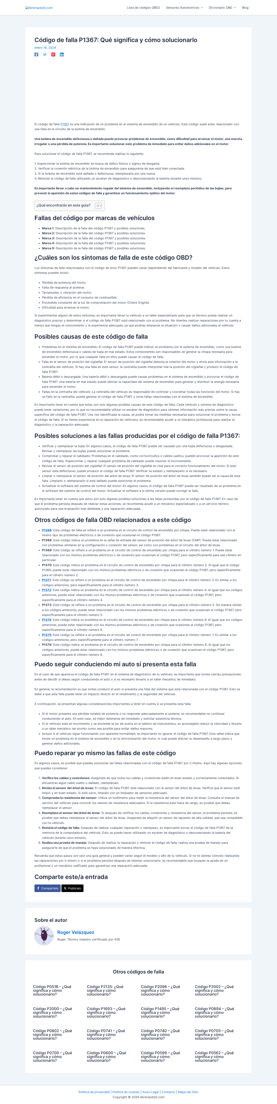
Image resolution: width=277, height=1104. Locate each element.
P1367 (64, 124)
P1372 (46, 590)
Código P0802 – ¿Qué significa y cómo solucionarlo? (52, 1035)
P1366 (47, 530)
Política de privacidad (94, 1092)
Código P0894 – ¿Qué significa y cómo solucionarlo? (214, 1012)
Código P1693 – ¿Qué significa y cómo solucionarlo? (106, 1012)
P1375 (46, 635)
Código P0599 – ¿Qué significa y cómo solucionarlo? (160, 1057)
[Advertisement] (138, 89)
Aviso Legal (150, 1092)
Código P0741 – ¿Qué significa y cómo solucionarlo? (106, 1035)
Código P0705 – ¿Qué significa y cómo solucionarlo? (214, 1035)
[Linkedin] (62, 54)
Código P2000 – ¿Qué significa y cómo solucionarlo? (52, 1012)
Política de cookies (126, 1092)
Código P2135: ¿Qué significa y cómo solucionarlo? (105, 990)
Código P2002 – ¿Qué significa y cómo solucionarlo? (214, 990)
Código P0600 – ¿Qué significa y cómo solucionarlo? (106, 1057)
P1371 (46, 580)
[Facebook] (36, 54)
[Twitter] (45, 54)
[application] (201, 7)
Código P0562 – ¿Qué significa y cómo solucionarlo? (214, 1057)
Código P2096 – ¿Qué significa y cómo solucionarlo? (160, 990)
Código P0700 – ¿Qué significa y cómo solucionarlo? (52, 1057)
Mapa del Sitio (188, 1092)
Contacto (168, 1092)
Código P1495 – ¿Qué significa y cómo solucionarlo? (160, 1012)
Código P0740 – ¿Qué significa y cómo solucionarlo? (160, 1035)
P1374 (46, 620)
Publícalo (74, 888)
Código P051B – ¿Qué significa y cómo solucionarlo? (52, 990)
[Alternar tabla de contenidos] (96, 206)
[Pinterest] (53, 54)
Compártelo (49, 888)
